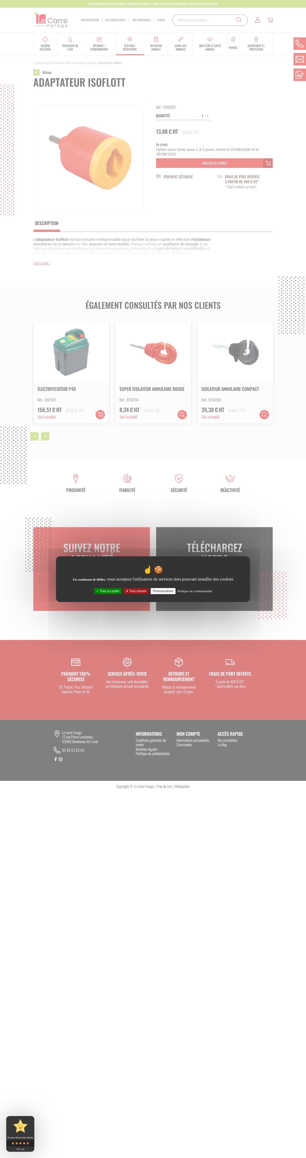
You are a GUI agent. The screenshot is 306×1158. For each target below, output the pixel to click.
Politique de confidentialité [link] (194, 591)
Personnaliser (163, 591)
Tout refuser (137, 591)
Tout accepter (109, 591)
